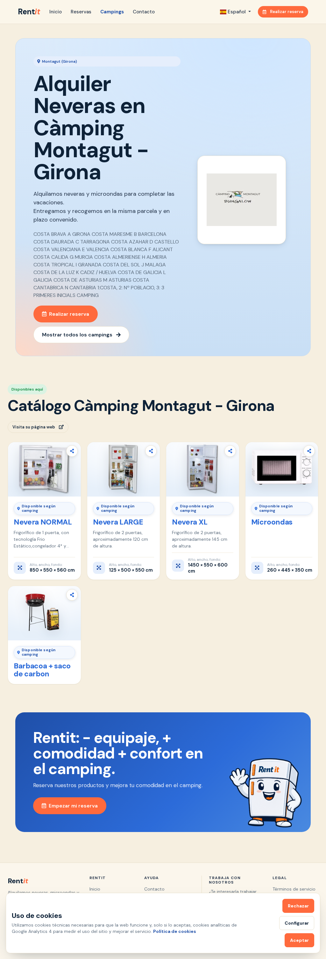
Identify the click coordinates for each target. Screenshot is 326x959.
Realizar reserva (286, 11)
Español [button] (236, 12)
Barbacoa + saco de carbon (42, 670)
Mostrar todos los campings (77, 334)
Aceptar (299, 940)
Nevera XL (190, 522)
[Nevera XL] (203, 469)
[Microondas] (282, 469)
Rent (29, 12)
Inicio (55, 12)
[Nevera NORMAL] (44, 469)
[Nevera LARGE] (124, 469)
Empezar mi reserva (73, 805)
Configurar (297, 923)
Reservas (81, 12)
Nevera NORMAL (43, 522)
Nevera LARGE (118, 522)
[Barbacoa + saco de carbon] (44, 613)
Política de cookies (174, 931)
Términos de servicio (294, 889)
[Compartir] (72, 451)
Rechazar (298, 906)
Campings (112, 12)
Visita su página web (33, 427)
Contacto (144, 12)
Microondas (272, 522)
